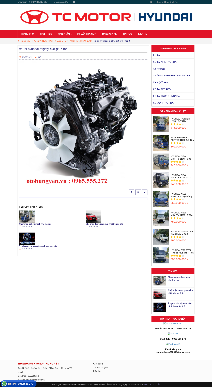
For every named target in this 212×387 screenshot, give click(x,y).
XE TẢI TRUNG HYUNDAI (166, 96)
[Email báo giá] (173, 344)
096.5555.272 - (64, 2)
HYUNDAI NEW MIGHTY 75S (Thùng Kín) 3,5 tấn (181, 196)
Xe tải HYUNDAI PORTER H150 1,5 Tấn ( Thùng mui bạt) (182, 140)
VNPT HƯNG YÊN (151, 384)
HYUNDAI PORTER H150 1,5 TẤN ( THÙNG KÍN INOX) (180, 121)
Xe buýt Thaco (160, 82)
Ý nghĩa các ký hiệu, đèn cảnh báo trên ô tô (38, 246)
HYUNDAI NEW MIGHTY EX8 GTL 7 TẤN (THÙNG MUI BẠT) (62, 41)
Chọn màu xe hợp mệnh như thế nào (35, 224)
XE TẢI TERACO (162, 89)
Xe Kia (156, 55)
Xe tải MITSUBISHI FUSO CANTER (171, 75)
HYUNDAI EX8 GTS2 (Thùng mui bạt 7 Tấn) (182, 251)
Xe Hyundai (159, 68)
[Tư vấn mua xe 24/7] (173, 323)
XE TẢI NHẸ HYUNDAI (165, 62)
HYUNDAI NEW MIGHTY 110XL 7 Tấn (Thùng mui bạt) (182, 215)
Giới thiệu (98, 363)
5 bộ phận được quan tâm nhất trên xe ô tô (104, 224)
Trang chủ (25, 41)
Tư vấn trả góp (100, 367)
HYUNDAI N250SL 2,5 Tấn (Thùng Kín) (182, 232)
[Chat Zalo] (173, 334)
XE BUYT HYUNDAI (163, 103)
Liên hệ (97, 371)
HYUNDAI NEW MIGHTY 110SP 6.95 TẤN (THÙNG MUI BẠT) (181, 160)
